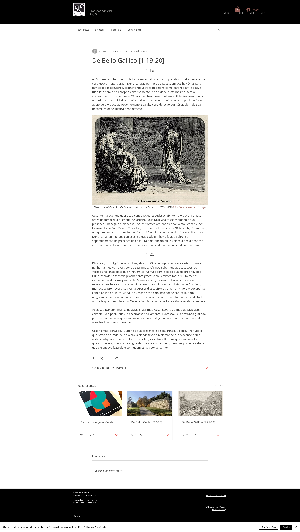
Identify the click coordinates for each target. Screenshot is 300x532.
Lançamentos (134, 29)
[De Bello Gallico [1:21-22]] (200, 403)
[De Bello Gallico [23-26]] (150, 403)
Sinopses (100, 29)
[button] (237, 9)
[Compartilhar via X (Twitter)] (101, 358)
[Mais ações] (206, 51)
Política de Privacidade (94, 527)
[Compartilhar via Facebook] (93, 358)
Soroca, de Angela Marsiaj (97, 422)
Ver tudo (219, 385)
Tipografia (116, 29)
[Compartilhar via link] (116, 358)
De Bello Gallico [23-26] (146, 422)
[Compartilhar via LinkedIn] (109, 358)
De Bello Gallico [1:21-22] (198, 422)
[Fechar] (296, 527)
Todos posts (83, 29)
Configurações (268, 527)
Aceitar (286, 527)
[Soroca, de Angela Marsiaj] (99, 403)
